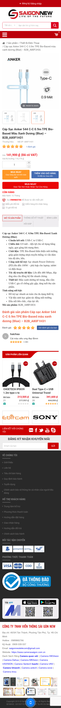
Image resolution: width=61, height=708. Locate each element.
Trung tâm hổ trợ (12, 506)
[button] (16, 175)
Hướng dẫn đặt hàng (14, 517)
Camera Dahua (11, 660)
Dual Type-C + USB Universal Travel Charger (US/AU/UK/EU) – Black (42, 391)
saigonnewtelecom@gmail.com (24, 648)
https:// (15, 652)
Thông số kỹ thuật (33, 218)
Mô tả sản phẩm (12, 218)
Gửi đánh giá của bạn (47, 328)
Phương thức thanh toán (16, 512)
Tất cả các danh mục (11, 25)
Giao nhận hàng (11, 523)
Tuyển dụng (9, 484)
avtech (33, 668)
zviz (50, 668)
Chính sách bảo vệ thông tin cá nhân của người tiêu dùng (28, 491)
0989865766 (15, 200)
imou (14, 671)
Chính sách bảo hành (14, 534)
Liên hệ (7, 468)
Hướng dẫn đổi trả (13, 528)
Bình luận (52, 218)
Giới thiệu (8, 462)
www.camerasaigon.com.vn (31, 652)
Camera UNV (46, 664)
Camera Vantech (23, 664)
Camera (26, 668)
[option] (30, 81)
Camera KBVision (29, 660)
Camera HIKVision (50, 656)
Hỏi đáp (28, 224)
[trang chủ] (3, 43)
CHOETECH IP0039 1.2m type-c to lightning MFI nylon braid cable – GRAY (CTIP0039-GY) (14, 391)
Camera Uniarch (11, 668)
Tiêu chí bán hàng (12, 473)
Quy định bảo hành (13, 479)
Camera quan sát (29, 656)
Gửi (53, 446)
